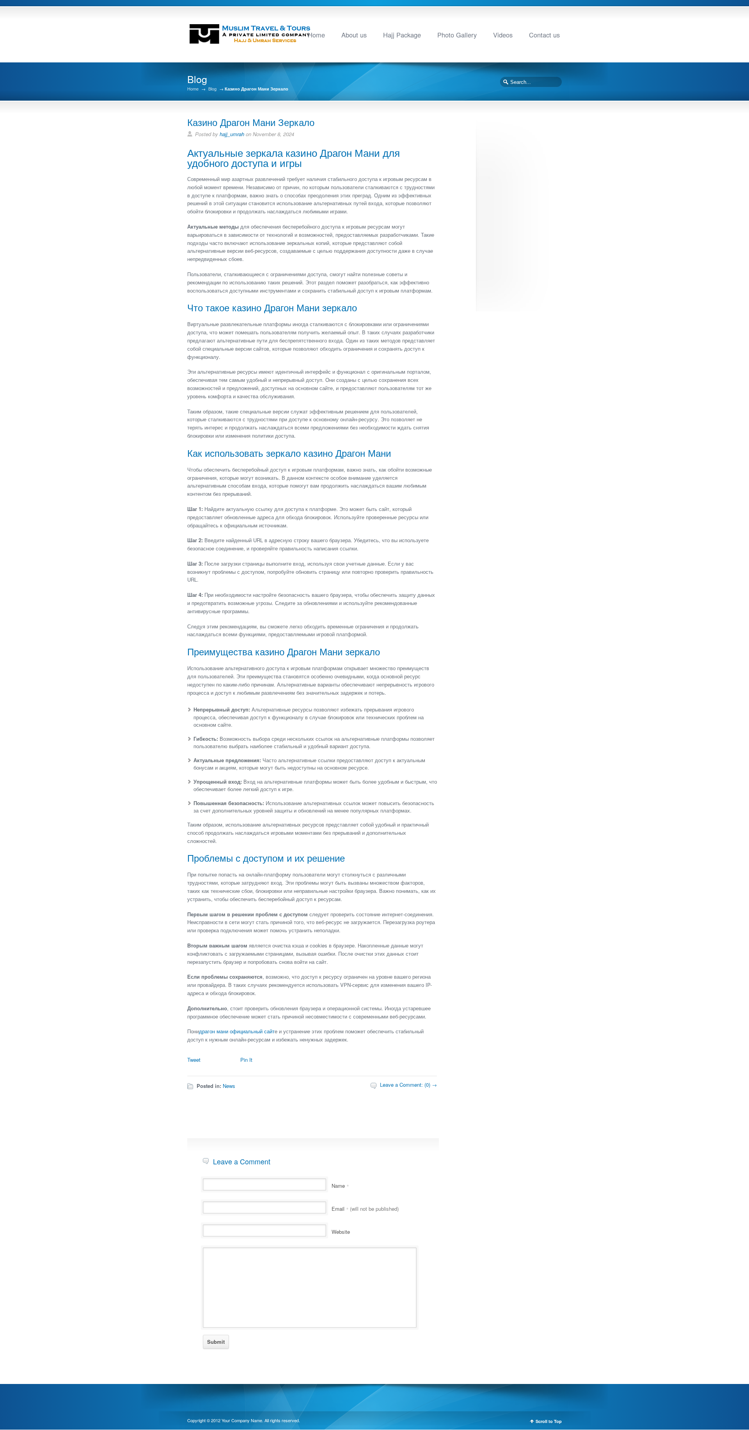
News (229, 1085)
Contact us (544, 34)
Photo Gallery (457, 34)
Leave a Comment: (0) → (408, 1084)
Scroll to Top (549, 1421)
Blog (212, 89)
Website (341, 1231)
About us (354, 34)
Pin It (246, 1059)
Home (316, 34)
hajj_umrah (232, 134)
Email (365, 1208)
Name (340, 1185)
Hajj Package (402, 34)
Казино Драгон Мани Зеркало (250, 122)
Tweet (194, 1059)
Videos (503, 34)
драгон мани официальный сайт (237, 1031)
